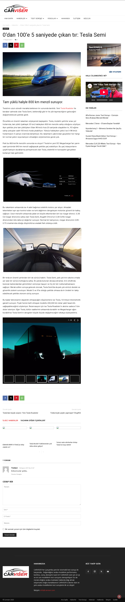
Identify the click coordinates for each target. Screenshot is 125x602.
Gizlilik (87, 18)
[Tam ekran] (119, 100)
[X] (10, 45)
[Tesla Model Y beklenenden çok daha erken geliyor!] (42, 434)
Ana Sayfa (8, 18)
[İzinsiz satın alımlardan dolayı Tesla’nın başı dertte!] (69, 433)
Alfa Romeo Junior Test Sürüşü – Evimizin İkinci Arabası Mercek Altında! (102, 116)
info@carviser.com (47, 590)
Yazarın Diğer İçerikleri (33, 420)
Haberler (20, 18)
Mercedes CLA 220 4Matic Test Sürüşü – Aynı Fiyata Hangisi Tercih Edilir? (103, 145)
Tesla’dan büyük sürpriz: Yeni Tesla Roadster (20, 413)
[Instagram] (94, 571)
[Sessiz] (115, 100)
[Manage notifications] (119, 597)
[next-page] (43, 452)
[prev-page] (39, 452)
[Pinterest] (16, 45)
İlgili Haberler (10, 420)
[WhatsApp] (22, 45)
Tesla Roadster (67, 108)
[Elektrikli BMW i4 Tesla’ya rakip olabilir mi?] (15, 435)
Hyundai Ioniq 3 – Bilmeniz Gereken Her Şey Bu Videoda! (103, 130)
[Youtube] (107, 571)
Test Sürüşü (36, 18)
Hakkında (65, 18)
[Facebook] (5, 45)
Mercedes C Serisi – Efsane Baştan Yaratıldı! (103, 123)
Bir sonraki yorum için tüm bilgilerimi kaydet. (22, 529)
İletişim (76, 18)
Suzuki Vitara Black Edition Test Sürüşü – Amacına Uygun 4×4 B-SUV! (101, 137)
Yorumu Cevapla (16, 474)
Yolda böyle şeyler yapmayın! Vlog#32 (65, 413)
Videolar (52, 18)
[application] (104, 92)
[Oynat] (89, 100)
